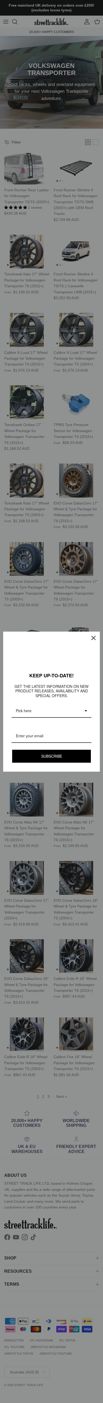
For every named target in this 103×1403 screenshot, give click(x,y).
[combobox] (51, 711)
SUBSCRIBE (51, 756)
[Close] (93, 638)
